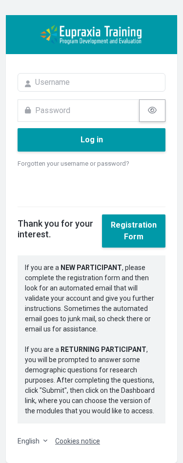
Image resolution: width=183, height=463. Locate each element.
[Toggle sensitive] (152, 110)
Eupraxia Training (91, 34)
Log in (92, 139)
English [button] (29, 441)
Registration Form (134, 230)
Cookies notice (77, 441)
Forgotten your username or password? (73, 163)
